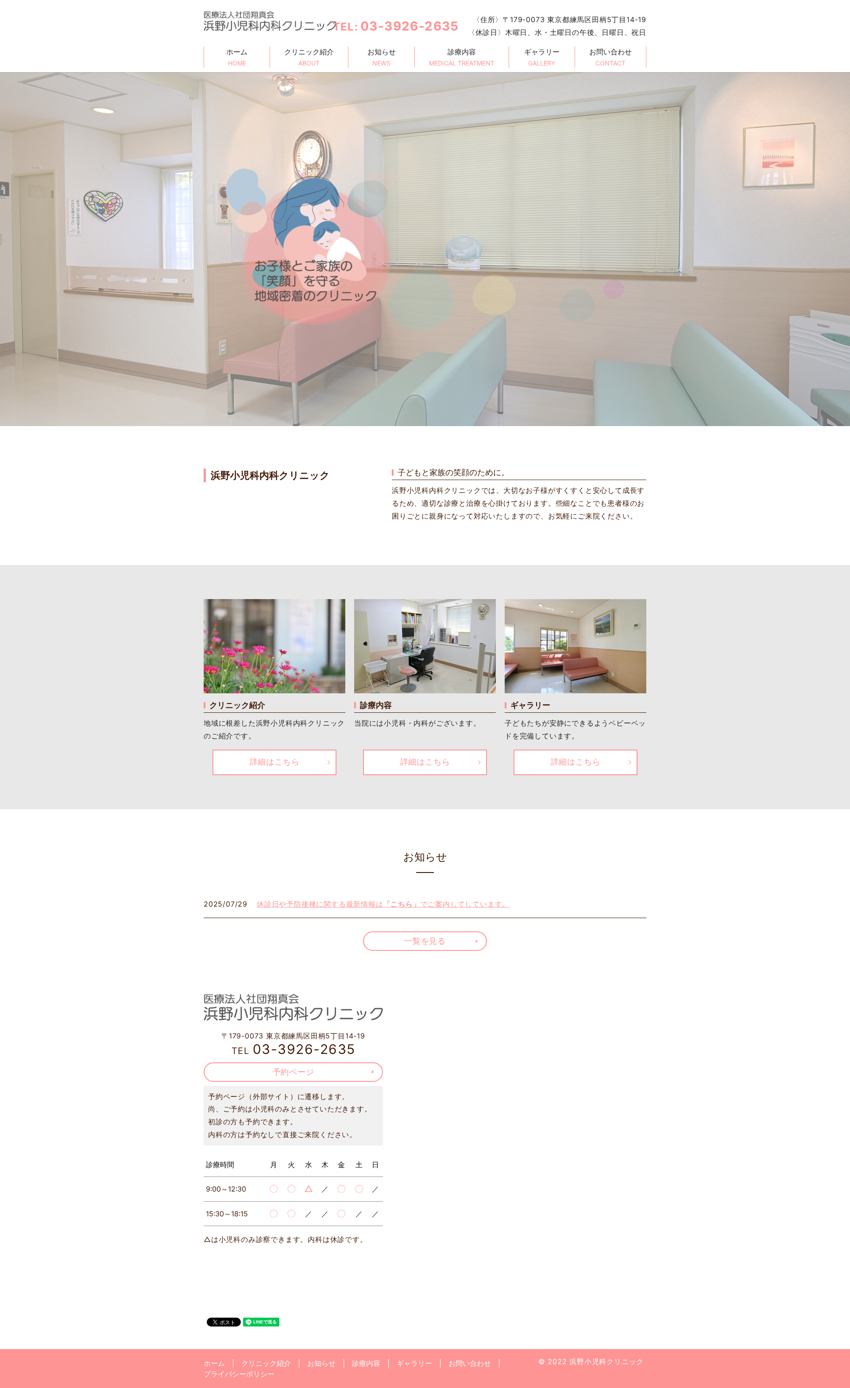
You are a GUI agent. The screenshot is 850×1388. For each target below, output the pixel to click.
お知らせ (381, 57)
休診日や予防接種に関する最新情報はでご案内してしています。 (383, 904)
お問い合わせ (610, 57)
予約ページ (293, 1072)
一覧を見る (425, 941)
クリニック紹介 (309, 57)
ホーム (236, 57)
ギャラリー (542, 57)
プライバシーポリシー (239, 1373)
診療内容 (462, 57)
